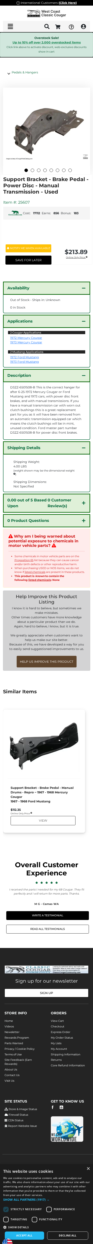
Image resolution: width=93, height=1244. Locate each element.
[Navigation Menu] (10, 26)
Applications (20, 321)
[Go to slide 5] (51, 170)
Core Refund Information (68, 1065)
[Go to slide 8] (70, 170)
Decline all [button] (67, 1235)
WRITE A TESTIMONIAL (47, 915)
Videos (9, 1026)
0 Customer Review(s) (39, 503)
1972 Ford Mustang (24, 357)
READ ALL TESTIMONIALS (47, 929)
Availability (18, 288)
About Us (11, 1069)
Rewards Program (17, 1037)
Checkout (57, 1026)
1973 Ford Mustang (24, 362)
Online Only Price (76, 258)
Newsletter (12, 1032)
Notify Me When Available (29, 248)
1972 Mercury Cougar (26, 338)
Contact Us (12, 1075)
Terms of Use (13, 1054)
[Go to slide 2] (32, 170)
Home (9, 1020)
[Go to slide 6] (57, 170)
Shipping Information (65, 1054)
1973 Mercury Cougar (26, 342)
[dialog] (46, 1204)
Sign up (46, 993)
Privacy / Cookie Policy (20, 1048)
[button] (46, 1199)
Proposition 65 (24, 560)
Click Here (68, 3)
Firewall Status (18, 1114)
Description (19, 375)
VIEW (43, 820)
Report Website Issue (22, 1126)
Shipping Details (23, 447)
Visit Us (9, 1080)
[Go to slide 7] (64, 170)
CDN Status (15, 1120)
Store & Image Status (22, 1109)
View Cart (57, 1020)
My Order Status (62, 1037)
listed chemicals (35, 572)
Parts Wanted (14, 1043)
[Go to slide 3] (38, 170)
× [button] (88, 1168)
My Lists (56, 1043)
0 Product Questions (28, 520)
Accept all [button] (24, 1235)
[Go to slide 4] (45, 170)
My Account (59, 1048)
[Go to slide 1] (26, 170)
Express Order (60, 1032)
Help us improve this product (46, 662)
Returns (56, 1059)
